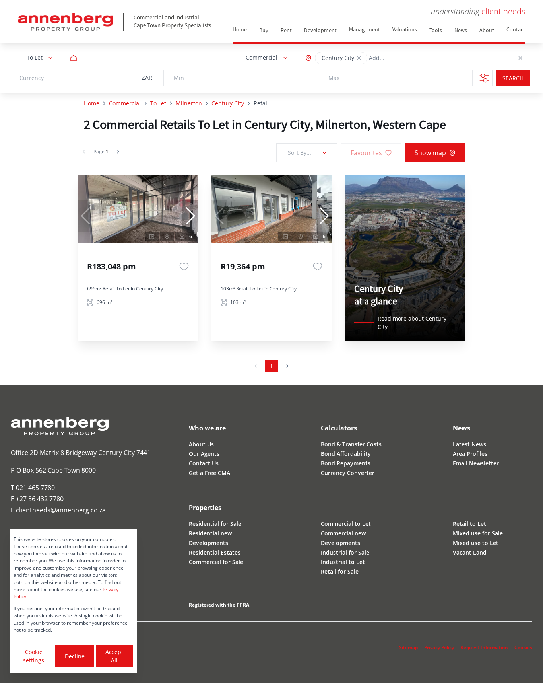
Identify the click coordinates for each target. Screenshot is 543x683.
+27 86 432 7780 (37, 498)
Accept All (114, 656)
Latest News (469, 444)
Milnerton (189, 103)
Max (333, 78)
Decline (75, 656)
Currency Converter (347, 473)
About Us (201, 444)
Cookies (523, 647)
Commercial (125, 103)
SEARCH (513, 78)
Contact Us (204, 463)
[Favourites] (184, 266)
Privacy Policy (439, 647)
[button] (359, 58)
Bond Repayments (345, 463)
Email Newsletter (476, 463)
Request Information (484, 647)
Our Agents (204, 453)
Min (179, 78)
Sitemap (408, 647)
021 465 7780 (33, 487)
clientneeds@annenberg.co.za (58, 510)
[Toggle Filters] (484, 78)
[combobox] (405, 58)
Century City (227, 103)
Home (91, 103)
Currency (31, 78)
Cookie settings (33, 656)
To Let (158, 103)
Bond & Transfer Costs (351, 444)
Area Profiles (470, 453)
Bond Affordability (346, 453)
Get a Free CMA (209, 473)
